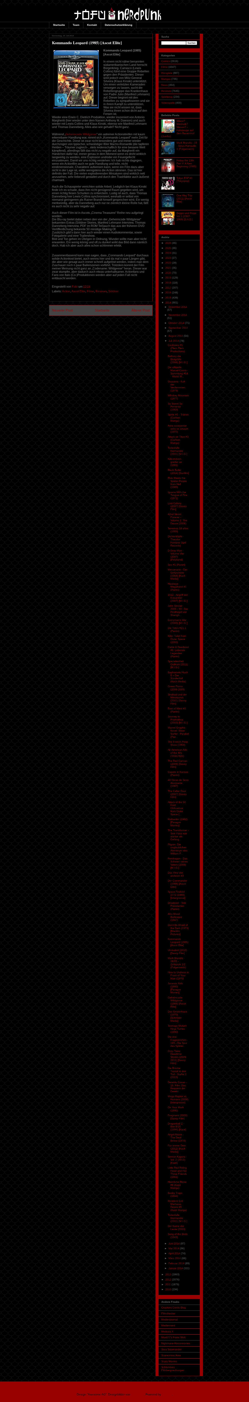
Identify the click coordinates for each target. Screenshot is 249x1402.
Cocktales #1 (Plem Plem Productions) (176, 348)
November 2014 (177, 314)
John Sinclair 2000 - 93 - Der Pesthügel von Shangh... (178, 610)
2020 (168, 272)
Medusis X (167, 1331)
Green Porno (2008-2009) (176, 688)
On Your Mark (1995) (176, 1109)
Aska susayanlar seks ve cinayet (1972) (178, 428)
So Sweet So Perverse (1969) (175, 406)
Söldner (113, 291)
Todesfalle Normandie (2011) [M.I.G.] (177, 450)
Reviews (101, 291)
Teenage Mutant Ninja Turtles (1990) (177, 1028)
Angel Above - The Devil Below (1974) (177, 1137)
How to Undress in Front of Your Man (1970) (178, 975)
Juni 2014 (174, 1243)
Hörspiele (166, 72)
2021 (168, 267)
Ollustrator (137, 1394)
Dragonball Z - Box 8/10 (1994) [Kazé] (177, 1126)
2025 (168, 248)
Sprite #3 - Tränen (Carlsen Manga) (178, 417)
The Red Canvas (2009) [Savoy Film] (177, 763)
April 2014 (174, 1253)
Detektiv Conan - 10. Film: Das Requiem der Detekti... (177, 1087)
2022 (168, 262)
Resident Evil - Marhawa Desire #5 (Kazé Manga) (177, 1205)
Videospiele (168, 102)
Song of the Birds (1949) (178, 1236)
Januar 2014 (176, 1268)
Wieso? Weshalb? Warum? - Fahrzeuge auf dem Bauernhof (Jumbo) (177, 128)
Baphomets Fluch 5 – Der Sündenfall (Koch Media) (178, 677)
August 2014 (176, 335)
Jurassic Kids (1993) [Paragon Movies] (175, 988)
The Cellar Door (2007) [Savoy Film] (177, 794)
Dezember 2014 (177, 306)
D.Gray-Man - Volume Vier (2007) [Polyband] (176, 555)
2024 (168, 252)
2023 (168, 257)
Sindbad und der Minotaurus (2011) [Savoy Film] (177, 699)
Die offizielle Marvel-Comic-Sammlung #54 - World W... (178, 372)
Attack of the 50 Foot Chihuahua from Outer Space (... (177, 808)
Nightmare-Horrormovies (175, 1343)
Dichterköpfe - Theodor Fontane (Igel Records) (177, 541)
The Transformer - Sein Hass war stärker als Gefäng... (178, 835)
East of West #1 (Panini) (177, 710)
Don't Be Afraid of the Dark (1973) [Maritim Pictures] (178, 930)
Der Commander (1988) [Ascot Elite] (177, 883)
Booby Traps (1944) (175, 1194)
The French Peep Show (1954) (178, 743)
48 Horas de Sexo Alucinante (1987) (178, 783)
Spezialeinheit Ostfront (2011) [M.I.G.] (178, 664)
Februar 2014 (176, 1263)
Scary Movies (169, 1361)
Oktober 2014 (176, 322)
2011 (168, 1284)
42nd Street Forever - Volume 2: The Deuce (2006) (177, 519)
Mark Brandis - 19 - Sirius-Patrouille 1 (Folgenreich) (186, 145)
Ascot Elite (78, 291)
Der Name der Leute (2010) (176, 1228)
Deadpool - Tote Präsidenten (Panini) (177, 905)
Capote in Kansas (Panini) (178, 773)
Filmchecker (168, 1313)
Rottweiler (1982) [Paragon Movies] (178, 822)
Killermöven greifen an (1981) (175, 461)
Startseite (59, 24)
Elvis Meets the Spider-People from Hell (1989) (177, 482)
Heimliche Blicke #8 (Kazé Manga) (177, 1184)
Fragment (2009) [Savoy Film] (177, 1117)
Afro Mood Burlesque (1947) (175, 917)
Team (76, 24)
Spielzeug (167, 96)
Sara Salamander (171, 1349)
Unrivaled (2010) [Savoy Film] (177, 952)
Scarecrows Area (171, 1355)
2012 (168, 1279)
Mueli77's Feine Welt (173, 1337)
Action (66, 291)
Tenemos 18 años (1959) (178, 530)
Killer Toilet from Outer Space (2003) (177, 639)
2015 (168, 297)
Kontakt (92, 24)
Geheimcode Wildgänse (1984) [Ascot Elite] (177, 1002)
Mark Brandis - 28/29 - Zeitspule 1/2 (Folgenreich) (177, 963)
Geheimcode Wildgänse (81, 134)
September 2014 (178, 327)
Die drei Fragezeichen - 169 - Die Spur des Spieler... (178, 1041)
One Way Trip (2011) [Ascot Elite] (184, 198)
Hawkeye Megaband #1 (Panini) (177, 586)
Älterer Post (140, 310)
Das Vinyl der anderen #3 (176, 874)
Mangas (166, 78)
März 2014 (175, 1258)
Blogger (167, 1394)
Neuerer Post (62, 310)
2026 (168, 242)
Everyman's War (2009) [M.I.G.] (177, 621)
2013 (168, 1274)
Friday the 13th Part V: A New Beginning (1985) (186, 163)
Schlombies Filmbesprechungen (172, 1369)
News (164, 84)
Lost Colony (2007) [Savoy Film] (177, 506)
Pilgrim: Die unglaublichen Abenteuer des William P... (177, 849)
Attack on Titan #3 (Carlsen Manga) (178, 439)
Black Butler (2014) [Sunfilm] (178, 471)
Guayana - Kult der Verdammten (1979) (176, 386)
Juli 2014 (174, 340)
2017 (168, 287)
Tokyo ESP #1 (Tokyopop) (184, 180)
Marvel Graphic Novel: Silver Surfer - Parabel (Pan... (178, 732)
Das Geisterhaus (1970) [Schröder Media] (177, 1016)
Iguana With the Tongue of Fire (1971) (177, 495)
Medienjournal (169, 1319)
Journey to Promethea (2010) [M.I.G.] (177, 719)
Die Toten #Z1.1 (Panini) (177, 629)
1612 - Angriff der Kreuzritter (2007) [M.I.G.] (178, 597)
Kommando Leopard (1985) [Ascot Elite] (178, 942)
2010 (168, 1289)
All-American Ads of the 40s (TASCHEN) (177, 752)
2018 (168, 282)
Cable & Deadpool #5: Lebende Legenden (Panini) (178, 652)
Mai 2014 (174, 1248)
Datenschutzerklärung (118, 24)
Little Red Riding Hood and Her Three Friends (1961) (177, 1172)
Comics (165, 61)
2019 (168, 277)
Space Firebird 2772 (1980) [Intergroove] (176, 894)
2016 (168, 292)
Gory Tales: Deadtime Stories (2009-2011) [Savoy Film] (177, 1057)
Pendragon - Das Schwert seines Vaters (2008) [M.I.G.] (178, 863)
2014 (168, 302)
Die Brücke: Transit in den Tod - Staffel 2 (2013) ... (177, 1073)
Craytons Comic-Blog (173, 1307)
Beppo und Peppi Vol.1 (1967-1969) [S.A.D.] (186, 216)
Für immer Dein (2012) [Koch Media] (177, 1148)
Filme (90, 291)
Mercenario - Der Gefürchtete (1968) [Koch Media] (177, 574)
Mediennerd (168, 1325)
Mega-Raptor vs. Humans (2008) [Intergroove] (178, 1099)
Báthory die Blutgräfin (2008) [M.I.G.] (177, 359)
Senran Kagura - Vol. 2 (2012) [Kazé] (177, 1159)
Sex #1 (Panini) (176, 564)
